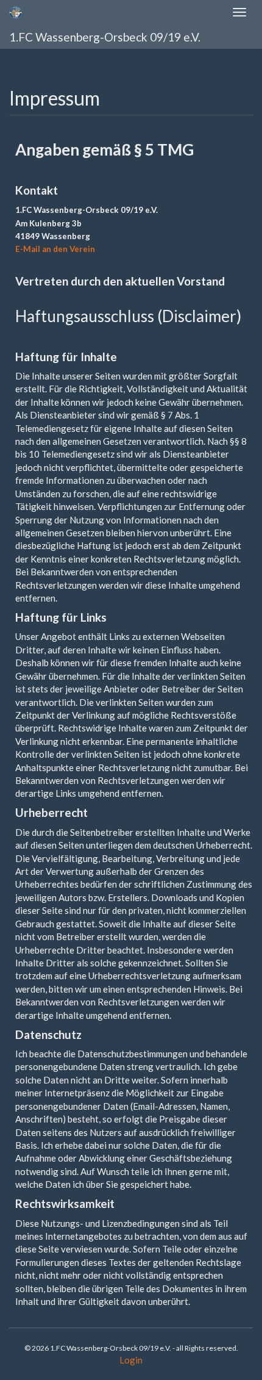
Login (131, 1359)
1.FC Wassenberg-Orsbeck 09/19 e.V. (104, 37)
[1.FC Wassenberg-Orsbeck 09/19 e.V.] (15, 12)
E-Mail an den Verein (55, 249)
